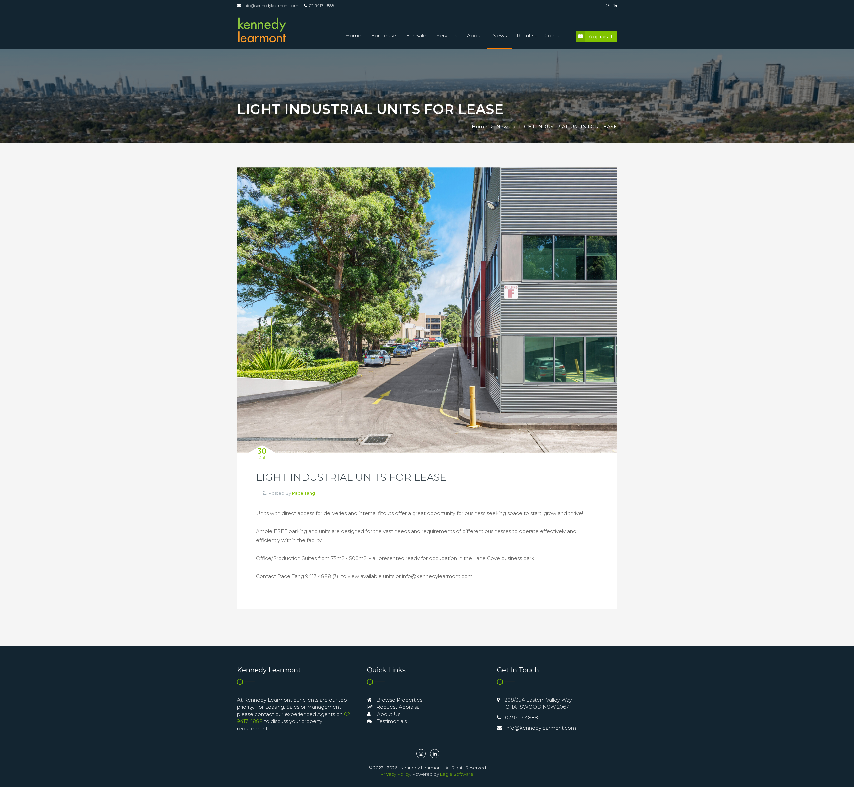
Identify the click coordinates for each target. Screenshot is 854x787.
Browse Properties (398, 700)
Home (353, 35)
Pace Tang (303, 493)
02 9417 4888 (521, 717)
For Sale (416, 35)
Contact (554, 35)
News (499, 35)
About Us (388, 714)
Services (446, 35)
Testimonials (391, 721)
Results (525, 35)
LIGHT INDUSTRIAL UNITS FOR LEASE (568, 127)
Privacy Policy (395, 774)
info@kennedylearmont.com (270, 5)
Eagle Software (456, 774)
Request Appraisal (398, 707)
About (474, 35)
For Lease (383, 35)
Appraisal (600, 36)
